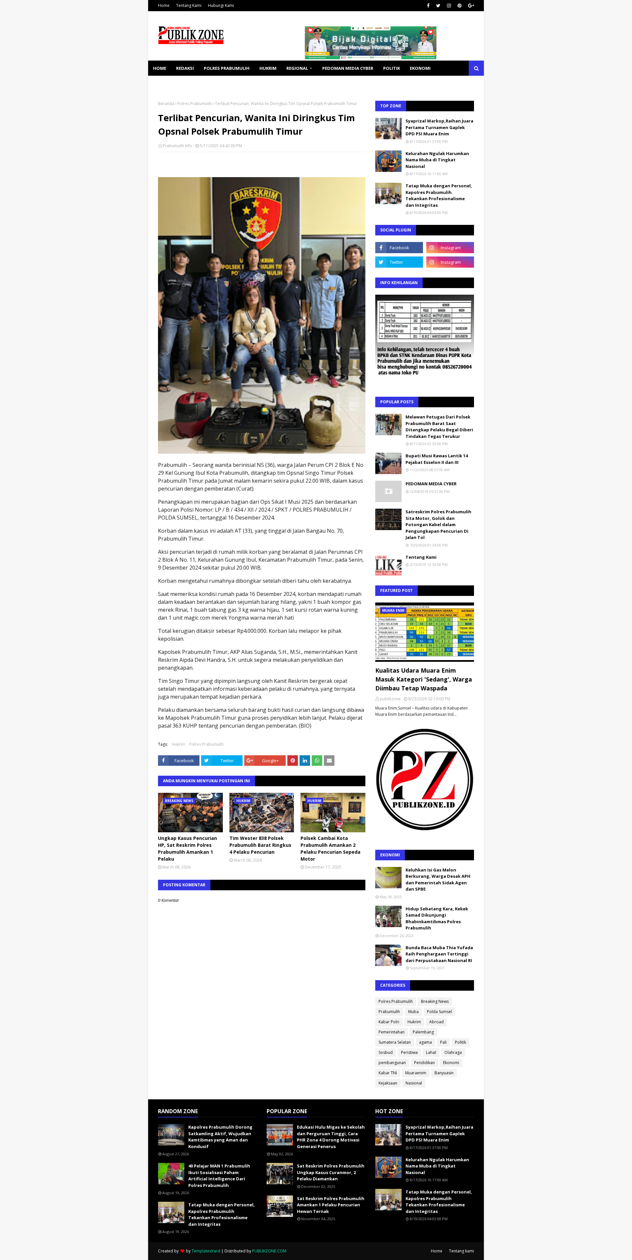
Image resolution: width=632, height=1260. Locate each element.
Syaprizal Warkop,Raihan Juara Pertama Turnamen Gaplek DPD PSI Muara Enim (439, 127)
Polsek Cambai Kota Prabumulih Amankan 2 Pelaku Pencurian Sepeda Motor (330, 848)
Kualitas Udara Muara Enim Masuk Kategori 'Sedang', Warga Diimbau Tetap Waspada (423, 679)
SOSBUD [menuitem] (197, 83)
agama (425, 1042)
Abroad (436, 1022)
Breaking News (435, 1001)
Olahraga (453, 1052)
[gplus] (470, 5)
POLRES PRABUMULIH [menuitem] (227, 68)
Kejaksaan (388, 1083)
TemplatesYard (206, 1251)
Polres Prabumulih (194, 103)
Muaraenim (415, 1073)
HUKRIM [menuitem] (267, 68)
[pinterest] (459, 5)
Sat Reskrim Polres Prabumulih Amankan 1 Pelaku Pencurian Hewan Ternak (330, 1204)
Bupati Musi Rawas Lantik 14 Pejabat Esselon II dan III (437, 459)
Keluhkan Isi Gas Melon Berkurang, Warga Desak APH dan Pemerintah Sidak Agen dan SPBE (438, 879)
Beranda (166, 103)
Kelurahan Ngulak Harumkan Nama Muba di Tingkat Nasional (437, 159)
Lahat (431, 1052)
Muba (413, 1011)
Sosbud (386, 1052)
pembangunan (392, 1062)
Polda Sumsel (439, 1011)
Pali (443, 1042)
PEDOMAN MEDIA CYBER (431, 484)
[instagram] (449, 5)
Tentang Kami (188, 5)
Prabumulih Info (177, 145)
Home (164, 5)
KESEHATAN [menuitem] (165, 83)
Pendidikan (424, 1062)
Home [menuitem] (159, 68)
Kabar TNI (388, 1073)
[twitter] (438, 5)
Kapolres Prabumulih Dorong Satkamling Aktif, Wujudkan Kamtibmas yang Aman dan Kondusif (220, 1136)
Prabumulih (389, 1011)
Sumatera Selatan (395, 1042)
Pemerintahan (392, 1032)
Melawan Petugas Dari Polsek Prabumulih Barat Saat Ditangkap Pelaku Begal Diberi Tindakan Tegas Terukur (439, 426)
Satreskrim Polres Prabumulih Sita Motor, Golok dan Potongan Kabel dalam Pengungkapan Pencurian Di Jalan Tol (438, 524)
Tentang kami (461, 1251)
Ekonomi (451, 1062)
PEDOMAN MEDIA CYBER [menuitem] (347, 68)
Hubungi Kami (221, 5)
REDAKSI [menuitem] (185, 68)
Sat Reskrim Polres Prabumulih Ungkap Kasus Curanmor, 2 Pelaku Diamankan (330, 1172)
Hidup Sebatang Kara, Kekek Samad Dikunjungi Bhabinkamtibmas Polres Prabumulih (437, 918)
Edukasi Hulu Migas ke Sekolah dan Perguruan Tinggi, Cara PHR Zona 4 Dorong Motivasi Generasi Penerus (331, 1136)
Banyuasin (444, 1073)
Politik (460, 1042)
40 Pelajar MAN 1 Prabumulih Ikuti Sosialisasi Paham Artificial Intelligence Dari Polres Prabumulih (219, 1175)
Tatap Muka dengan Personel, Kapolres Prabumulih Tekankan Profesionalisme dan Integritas (439, 195)
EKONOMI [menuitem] (420, 68)
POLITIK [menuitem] (391, 68)
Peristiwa (409, 1052)
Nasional (414, 1083)
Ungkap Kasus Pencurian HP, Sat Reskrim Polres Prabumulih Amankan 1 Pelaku (187, 848)
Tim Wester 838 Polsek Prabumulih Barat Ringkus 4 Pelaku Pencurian (260, 845)
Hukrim (178, 744)
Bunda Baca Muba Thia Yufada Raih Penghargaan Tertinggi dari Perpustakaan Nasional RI (439, 954)
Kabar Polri (389, 1022)
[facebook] (428, 5)
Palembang (423, 1032)
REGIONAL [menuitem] (297, 68)
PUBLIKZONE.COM (269, 1251)
